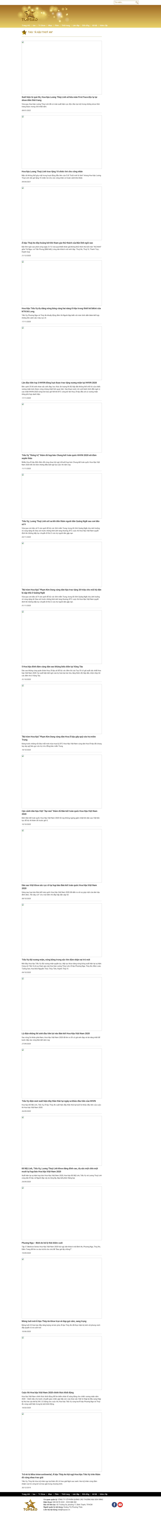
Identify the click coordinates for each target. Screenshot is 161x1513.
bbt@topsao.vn (64, 1510)
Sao (34, 25)
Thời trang (66, 25)
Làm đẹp (76, 25)
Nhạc (50, 25)
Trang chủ (26, 25)
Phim (57, 25)
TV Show (41, 25)
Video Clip (104, 25)
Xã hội (94, 25)
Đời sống (85, 25)
